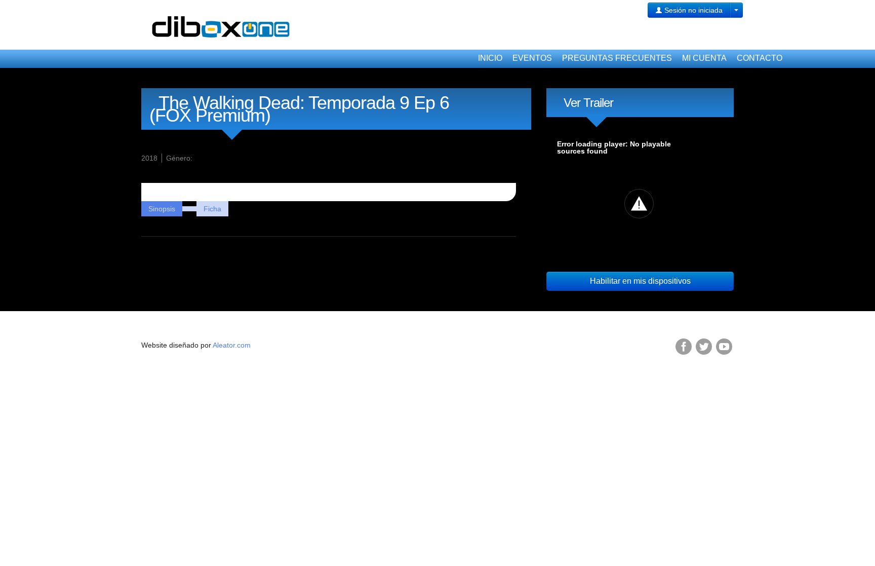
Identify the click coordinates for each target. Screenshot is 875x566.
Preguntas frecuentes (617, 58)
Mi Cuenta (704, 58)
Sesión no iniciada (692, 10)
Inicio (490, 58)
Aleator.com (232, 345)
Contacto (759, 58)
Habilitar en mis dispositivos (640, 281)
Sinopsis (161, 209)
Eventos (532, 58)
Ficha (212, 209)
